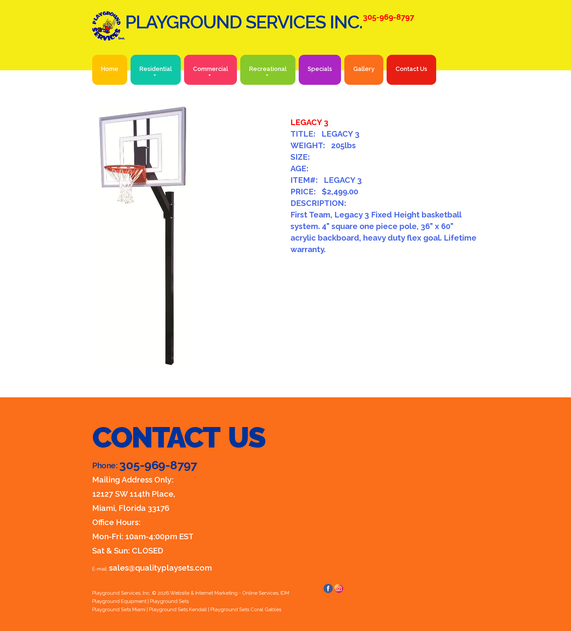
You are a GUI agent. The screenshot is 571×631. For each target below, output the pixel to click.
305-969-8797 (158, 465)
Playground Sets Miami (118, 610)
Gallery (363, 68)
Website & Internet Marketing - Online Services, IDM (229, 593)
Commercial (210, 68)
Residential (155, 68)
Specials (320, 68)
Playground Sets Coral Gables (245, 610)
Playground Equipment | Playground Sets (140, 601)
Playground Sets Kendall (178, 610)
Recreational (267, 68)
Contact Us (411, 68)
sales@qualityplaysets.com (160, 568)
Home (109, 68)
